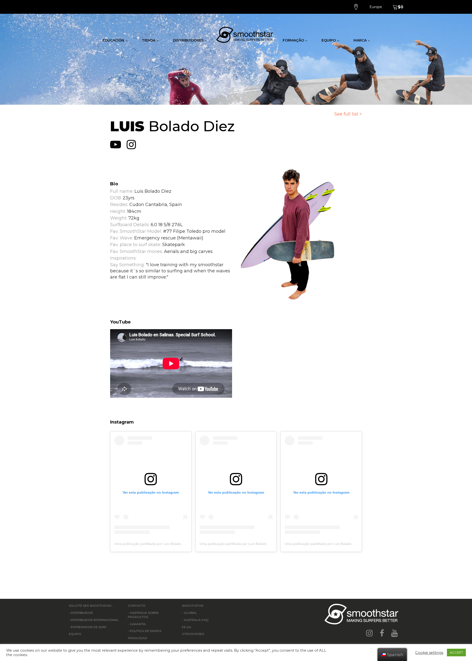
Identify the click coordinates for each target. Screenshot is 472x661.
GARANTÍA (138, 624)
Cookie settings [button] (429, 652)
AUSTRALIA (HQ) (196, 620)
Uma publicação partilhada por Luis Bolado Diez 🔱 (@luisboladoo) (166, 544)
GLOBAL (190, 613)
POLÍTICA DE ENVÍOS (145, 631)
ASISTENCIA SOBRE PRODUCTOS (143, 615)
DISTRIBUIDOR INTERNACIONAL (95, 620)
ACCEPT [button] (456, 652)
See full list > (348, 114)
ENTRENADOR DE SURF (88, 627)
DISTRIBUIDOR (82, 613)
